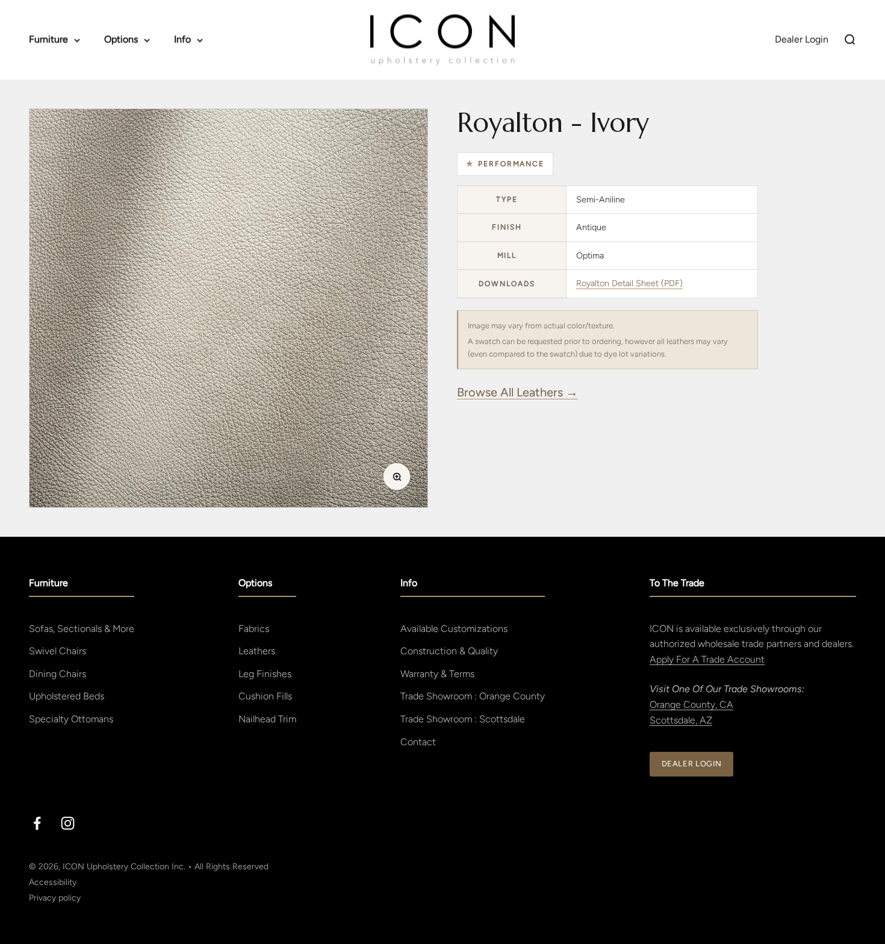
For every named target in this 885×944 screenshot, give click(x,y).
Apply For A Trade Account (707, 659)
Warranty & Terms (437, 674)
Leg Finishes (264, 674)
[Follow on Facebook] (37, 823)
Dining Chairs (57, 674)
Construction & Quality (449, 651)
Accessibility (52, 882)
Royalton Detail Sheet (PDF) (629, 283)
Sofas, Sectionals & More (81, 628)
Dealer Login (692, 763)
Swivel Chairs (57, 651)
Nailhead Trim (267, 719)
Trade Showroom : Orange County (472, 696)
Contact (418, 742)
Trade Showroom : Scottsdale (462, 719)
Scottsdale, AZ (681, 720)
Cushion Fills (265, 696)
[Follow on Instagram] (68, 823)
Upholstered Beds (66, 696)
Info (182, 39)
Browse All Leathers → (517, 392)
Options (121, 39)
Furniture (48, 39)
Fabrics (253, 628)
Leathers (256, 651)
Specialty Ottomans (71, 719)
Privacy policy (55, 898)
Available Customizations (454, 628)
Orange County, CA (691, 704)
